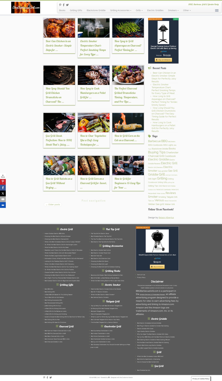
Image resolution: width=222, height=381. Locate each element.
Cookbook (170, 156)
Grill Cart (168, 175)
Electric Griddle (158, 159)
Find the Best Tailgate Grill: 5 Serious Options (104, 322)
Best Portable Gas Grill (143, 370)
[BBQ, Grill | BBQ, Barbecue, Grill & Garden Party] (25, 7)
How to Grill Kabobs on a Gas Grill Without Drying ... (59, 183)
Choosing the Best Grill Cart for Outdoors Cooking (105, 267)
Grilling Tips (153, 186)
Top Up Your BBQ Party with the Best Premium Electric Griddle (156, 337)
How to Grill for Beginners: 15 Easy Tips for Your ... (127, 183)
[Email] (3, 199)
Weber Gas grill (156, 204)
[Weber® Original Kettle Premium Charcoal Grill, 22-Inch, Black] (157, 241)
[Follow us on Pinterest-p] (61, 4)
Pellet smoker (161, 193)
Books (62, 10)
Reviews (171, 193)
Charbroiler (172, 152)
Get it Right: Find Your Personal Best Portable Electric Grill (62, 278)
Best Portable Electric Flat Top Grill (101, 236)
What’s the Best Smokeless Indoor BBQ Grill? (150, 356)
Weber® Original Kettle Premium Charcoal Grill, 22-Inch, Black (157, 255)
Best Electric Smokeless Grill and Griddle (149, 323)
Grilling (162, 178)
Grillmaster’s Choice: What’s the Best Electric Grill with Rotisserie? (64, 258)
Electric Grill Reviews (155, 167)
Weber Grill (170, 204)
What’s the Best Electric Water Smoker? (102, 294)
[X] (3, 193)
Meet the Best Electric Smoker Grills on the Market (106, 289)
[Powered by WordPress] (109, 377)
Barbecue (154, 141)
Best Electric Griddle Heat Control (101, 250)
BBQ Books (171, 141)
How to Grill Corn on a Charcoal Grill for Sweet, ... (93, 183)
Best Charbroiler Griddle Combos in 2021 (103, 339)
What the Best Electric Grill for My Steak (57, 247)
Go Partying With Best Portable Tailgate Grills (104, 308)
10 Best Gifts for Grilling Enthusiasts (55, 308)
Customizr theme (127, 377)
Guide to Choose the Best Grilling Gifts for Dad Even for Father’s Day (65, 317)
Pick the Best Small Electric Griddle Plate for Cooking (153, 342)
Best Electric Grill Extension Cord (100, 258)
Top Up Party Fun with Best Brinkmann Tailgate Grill (106, 305)
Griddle (153, 174)
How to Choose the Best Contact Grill (148, 362)
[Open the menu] (217, 10)
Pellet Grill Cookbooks (163, 189)
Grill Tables (171, 186)
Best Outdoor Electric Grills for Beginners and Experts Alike (62, 280)
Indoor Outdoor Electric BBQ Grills (55, 233)
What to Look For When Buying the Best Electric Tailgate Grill (109, 317)
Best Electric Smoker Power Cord (100, 253)
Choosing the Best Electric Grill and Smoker (58, 236)
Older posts (53, 204)
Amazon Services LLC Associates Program (152, 294)
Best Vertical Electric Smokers (100, 297)
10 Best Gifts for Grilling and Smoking (56, 314)
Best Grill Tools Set (96, 256)
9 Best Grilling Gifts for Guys (53, 305)
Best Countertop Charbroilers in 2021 (102, 330)
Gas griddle (162, 171)
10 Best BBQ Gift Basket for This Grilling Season (58, 294)
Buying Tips (156, 152)
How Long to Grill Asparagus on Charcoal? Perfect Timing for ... (128, 45)
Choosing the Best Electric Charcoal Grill (56, 239)
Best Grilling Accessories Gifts (53, 300)
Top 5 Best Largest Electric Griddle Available (150, 348)
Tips (149, 201)
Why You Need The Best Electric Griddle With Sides (152, 334)
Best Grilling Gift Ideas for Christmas (55, 322)
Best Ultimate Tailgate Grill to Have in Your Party (105, 319)
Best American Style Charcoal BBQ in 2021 (57, 339)
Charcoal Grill (156, 155)
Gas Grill (173, 170)
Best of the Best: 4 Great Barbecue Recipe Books (105, 278)
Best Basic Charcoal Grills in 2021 (54, 336)
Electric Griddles (155, 10)
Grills (138, 10)
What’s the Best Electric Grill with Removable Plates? (60, 253)
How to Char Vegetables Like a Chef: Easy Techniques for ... (93, 140)
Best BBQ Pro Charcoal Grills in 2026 (55, 333)
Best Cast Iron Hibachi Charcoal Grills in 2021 (58, 330)
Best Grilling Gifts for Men (52, 319)
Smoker (153, 196)
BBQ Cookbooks (155, 145)
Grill (162, 174)
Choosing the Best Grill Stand (99, 261)
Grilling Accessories (120, 10)
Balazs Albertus (166, 217)
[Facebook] (3, 188)
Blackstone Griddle (96, 10)
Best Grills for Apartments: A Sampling (148, 359)
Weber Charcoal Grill (170, 200)
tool (153, 200)
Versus (159, 200)
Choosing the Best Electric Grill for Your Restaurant (60, 275)
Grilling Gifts (76, 10)
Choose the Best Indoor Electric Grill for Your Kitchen (60, 272)
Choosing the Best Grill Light (99, 264)
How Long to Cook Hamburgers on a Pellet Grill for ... (93, 93)
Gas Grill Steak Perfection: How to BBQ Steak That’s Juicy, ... (59, 140)
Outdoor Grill (152, 189)
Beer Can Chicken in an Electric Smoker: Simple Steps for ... (59, 45)
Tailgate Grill (171, 197)
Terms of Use (141, 274)
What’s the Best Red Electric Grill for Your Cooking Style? (61, 267)
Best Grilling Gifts (50, 292)
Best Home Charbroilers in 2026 (100, 336)
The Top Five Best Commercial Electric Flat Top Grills (106, 239)
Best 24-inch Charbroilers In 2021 (100, 342)
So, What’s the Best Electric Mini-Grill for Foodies (59, 269)
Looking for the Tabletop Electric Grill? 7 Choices (59, 261)
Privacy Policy (141, 277)
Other (186, 10)
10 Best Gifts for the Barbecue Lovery (55, 311)
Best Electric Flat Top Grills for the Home (103, 242)
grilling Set (171, 182)
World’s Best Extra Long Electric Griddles (149, 345)
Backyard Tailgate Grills (98, 311)
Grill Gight (152, 179)
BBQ (164, 141)
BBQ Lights (168, 145)
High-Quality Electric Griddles (146, 331)
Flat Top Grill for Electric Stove (100, 233)
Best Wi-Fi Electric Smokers (99, 292)
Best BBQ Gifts (49, 289)
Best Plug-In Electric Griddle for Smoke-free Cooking (153, 326)
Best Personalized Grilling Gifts (54, 303)
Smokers (172, 10)
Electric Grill (169, 163)
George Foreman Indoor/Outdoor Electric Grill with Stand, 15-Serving (163, 47)
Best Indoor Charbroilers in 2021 (100, 333)
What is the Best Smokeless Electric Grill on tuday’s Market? (62, 242)
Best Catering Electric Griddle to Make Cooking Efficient (153, 340)
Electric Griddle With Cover (145, 328)
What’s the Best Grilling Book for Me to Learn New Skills (107, 280)
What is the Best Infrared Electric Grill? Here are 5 (59, 264)
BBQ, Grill (97, 377)
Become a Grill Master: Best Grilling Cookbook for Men (107, 275)
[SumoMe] (3, 205)
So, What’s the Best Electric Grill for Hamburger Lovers (61, 244)
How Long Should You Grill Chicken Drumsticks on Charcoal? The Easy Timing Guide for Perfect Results (164, 114)
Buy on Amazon (165, 60)
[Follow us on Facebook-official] (64, 4)
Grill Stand (163, 186)
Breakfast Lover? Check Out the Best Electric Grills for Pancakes (63, 250)
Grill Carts (174, 175)
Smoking (162, 197)
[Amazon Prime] (163, 51)
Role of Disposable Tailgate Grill (100, 314)
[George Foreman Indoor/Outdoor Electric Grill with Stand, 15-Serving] (163, 32)
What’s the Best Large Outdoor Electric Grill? (58, 256)
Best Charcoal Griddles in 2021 (53, 342)
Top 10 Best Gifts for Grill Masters (54, 297)
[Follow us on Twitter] (68, 4)
